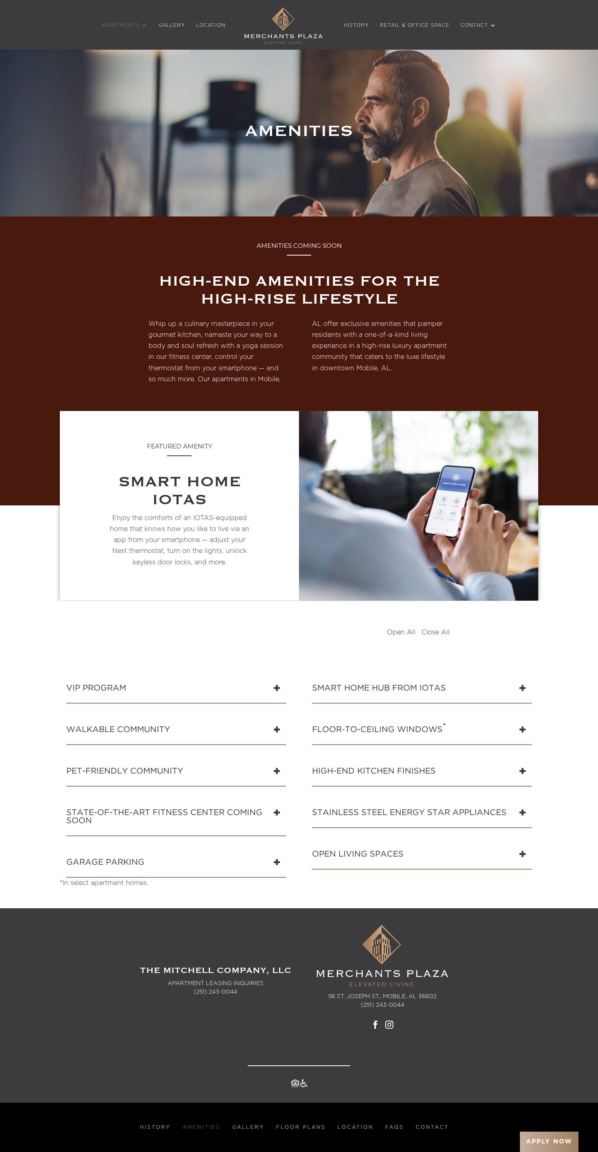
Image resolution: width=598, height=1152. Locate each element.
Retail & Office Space (415, 25)
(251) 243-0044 (215, 992)
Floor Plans (301, 1127)
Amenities (201, 1127)
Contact (474, 25)
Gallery (172, 25)
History (356, 25)
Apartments (120, 25)
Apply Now (549, 1142)
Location (210, 25)
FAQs (394, 1127)
